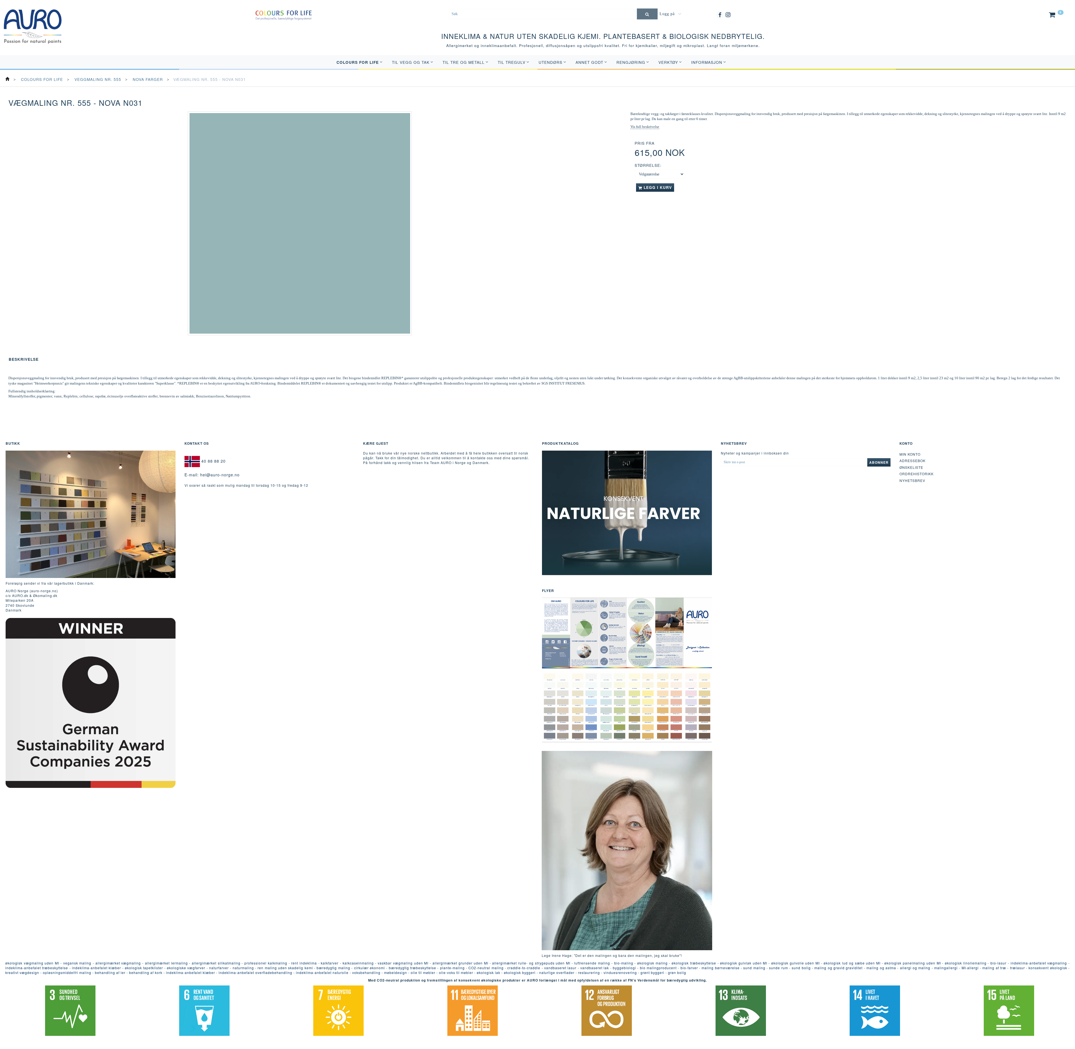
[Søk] (647, 13)
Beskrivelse (24, 359)
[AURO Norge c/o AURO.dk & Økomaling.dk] (33, 22)
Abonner (879, 462)
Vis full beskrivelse (644, 127)
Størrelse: (648, 165)
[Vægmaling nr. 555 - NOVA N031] (299, 223)
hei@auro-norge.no (220, 474)
